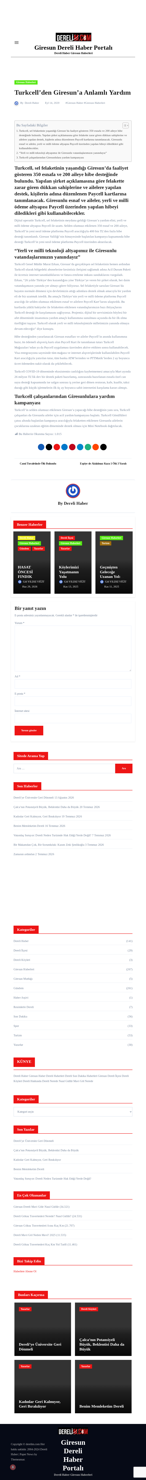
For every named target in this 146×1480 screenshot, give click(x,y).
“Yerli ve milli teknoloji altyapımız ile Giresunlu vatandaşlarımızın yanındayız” (63, 152)
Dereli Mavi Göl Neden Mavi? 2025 (35, 1235)
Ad (17, 676)
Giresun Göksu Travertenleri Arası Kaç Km (39, 1225)
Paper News (26, 1454)
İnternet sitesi (22, 710)
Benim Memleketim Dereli (29, 825)
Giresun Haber (75, 102)
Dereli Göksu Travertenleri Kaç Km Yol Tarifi (40, 1244)
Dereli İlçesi (67, 538)
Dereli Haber (32, 102)
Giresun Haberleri (26, 82)
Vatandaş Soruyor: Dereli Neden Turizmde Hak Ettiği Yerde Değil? (52, 835)
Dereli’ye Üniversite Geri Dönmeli (34, 797)
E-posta (20, 693)
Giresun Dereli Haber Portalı (73, 47)
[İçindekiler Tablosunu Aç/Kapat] (124, 125)
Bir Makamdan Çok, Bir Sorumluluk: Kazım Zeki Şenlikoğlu (49, 844)
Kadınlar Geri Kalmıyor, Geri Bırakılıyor (37, 816)
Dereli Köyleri (22, 959)
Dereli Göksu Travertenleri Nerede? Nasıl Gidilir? (42, 1216)
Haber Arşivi (21, 997)
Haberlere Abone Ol (25, 1271)
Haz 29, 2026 (29, 586)
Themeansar (17, 1459)
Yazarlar (38, 548)
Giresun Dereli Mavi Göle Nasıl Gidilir (36, 1206)
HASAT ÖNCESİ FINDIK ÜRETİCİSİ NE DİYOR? (31, 576)
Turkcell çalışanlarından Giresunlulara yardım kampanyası (51, 157)
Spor (16, 1025)
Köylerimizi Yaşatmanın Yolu (69, 572)
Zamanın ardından (24, 854)
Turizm (106, 543)
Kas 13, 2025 (70, 586)
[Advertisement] (73, 892)
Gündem (24, 548)
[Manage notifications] (13, 1467)
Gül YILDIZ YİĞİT (33, 581)
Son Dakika (20, 1016)
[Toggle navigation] (17, 42)
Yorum (19, 622)
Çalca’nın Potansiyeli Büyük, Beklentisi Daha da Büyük (46, 807)
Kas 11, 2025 (111, 586)
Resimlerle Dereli (24, 1007)
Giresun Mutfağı (23, 978)
